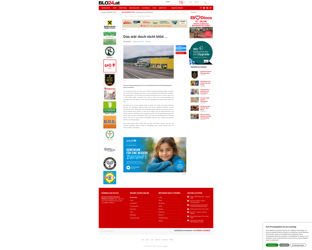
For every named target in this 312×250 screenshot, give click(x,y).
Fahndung (161, 212)
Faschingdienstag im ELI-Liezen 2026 (199, 217)
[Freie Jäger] (109, 52)
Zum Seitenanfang (108, 231)
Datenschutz (165, 239)
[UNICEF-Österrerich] (154, 154)
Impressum (157, 239)
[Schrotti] (109, 38)
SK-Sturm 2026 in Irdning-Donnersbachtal (197, 201)
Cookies (166, 246)
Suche (147, 239)
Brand (160, 200)
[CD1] (109, 177)
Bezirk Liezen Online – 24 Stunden (109, 3)
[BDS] (109, 122)
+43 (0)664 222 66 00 (107, 202)
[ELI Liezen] (201, 27)
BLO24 (142, 41)
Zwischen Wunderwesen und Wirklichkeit (205, 91)
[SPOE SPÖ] (109, 65)
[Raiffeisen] (109, 24)
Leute (114, 8)
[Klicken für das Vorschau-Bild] (148, 62)
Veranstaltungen (177, 8)
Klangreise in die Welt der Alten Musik (205, 107)
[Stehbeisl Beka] (109, 79)
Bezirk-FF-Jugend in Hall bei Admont (198, 212)
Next (186, 12)
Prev (183, 12)
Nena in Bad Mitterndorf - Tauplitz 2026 (200, 197)
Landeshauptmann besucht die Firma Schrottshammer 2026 (199, 205)
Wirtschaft (162, 203)
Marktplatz (163, 8)
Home (142, 239)
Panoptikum (123, 8)
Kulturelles (146, 8)
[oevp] (109, 108)
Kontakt (171, 239)
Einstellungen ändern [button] (298, 245)
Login (152, 239)
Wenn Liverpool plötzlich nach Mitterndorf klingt (205, 116)
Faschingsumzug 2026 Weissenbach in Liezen (196, 221)
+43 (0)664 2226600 (201, 230)
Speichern (181, 53)
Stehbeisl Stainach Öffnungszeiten (205, 72)
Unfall (160, 197)
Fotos (154, 8)
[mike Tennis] (109, 163)
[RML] (201, 52)
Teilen (180, 46)
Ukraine (161, 221)
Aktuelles (148, 41)
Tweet (180, 49)
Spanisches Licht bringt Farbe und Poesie (205, 83)
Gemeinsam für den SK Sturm (144, 12)
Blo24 (126, 16)
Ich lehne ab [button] (284, 245)
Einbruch (161, 215)
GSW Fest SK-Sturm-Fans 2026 (199, 209)
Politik (160, 206)
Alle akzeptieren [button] (272, 245)
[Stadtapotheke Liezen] (109, 135)
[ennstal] (109, 93)
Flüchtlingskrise (163, 218)
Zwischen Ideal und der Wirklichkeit (204, 99)
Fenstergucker (134, 8)
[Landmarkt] (154, 24)
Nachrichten (106, 8)
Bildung (161, 209)
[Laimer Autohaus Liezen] (109, 149)
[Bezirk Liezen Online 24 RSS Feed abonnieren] (210, 8)
